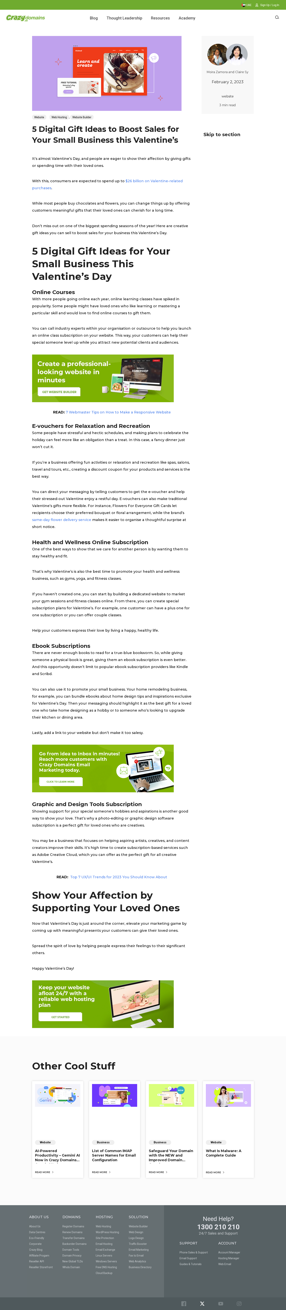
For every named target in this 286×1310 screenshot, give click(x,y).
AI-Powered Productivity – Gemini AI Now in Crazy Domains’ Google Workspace (57, 1158)
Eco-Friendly (36, 1238)
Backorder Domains (74, 1243)
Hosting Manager (228, 1258)
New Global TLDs (72, 1261)
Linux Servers (104, 1255)
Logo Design (136, 1238)
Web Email (224, 1264)
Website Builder (81, 117)
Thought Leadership (124, 18)
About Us (34, 1226)
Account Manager (229, 1252)
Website (39, 117)
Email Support (188, 1258)
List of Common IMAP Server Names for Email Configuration (114, 1155)
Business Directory (140, 1267)
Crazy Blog (35, 1249)
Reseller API (36, 1261)
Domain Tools (70, 1249)
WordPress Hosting (107, 1232)
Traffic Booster (138, 1243)
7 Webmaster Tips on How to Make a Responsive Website (118, 412)
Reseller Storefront (41, 1267)
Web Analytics (137, 1261)
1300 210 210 (218, 1227)
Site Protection (105, 1238)
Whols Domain (71, 1267)
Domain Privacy (72, 1255)
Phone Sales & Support (194, 1252)
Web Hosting (59, 117)
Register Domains (73, 1226)
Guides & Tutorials (191, 1264)
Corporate (35, 1243)
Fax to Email (136, 1255)
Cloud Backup (104, 1273)
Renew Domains (72, 1232)
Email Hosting (104, 1243)
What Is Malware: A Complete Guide (223, 1153)
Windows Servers (106, 1261)
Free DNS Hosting (106, 1267)
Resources (160, 18)
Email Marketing (139, 1249)
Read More (43, 1172)
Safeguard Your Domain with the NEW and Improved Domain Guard (171, 1158)
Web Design (136, 1232)
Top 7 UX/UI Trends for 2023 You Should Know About (118, 877)
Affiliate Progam (39, 1255)
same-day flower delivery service (61, 520)
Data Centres (37, 1232)
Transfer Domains (73, 1238)
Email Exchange (105, 1249)
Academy (187, 18)
